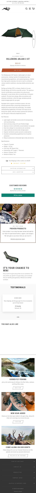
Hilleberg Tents (18, 56)
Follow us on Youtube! (18, 455)
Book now (18, 388)
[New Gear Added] (18, 401)
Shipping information (18, 168)
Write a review (18, 195)
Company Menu (17, 477)
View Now (18, 421)
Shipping (12, 65)
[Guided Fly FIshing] (18, 367)
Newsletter (18, 472)
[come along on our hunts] (18, 435)
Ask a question (18, 172)
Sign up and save (18, 461)
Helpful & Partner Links (17, 483)
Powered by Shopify (18, 491)
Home (17, 53)
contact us (17, 466)
